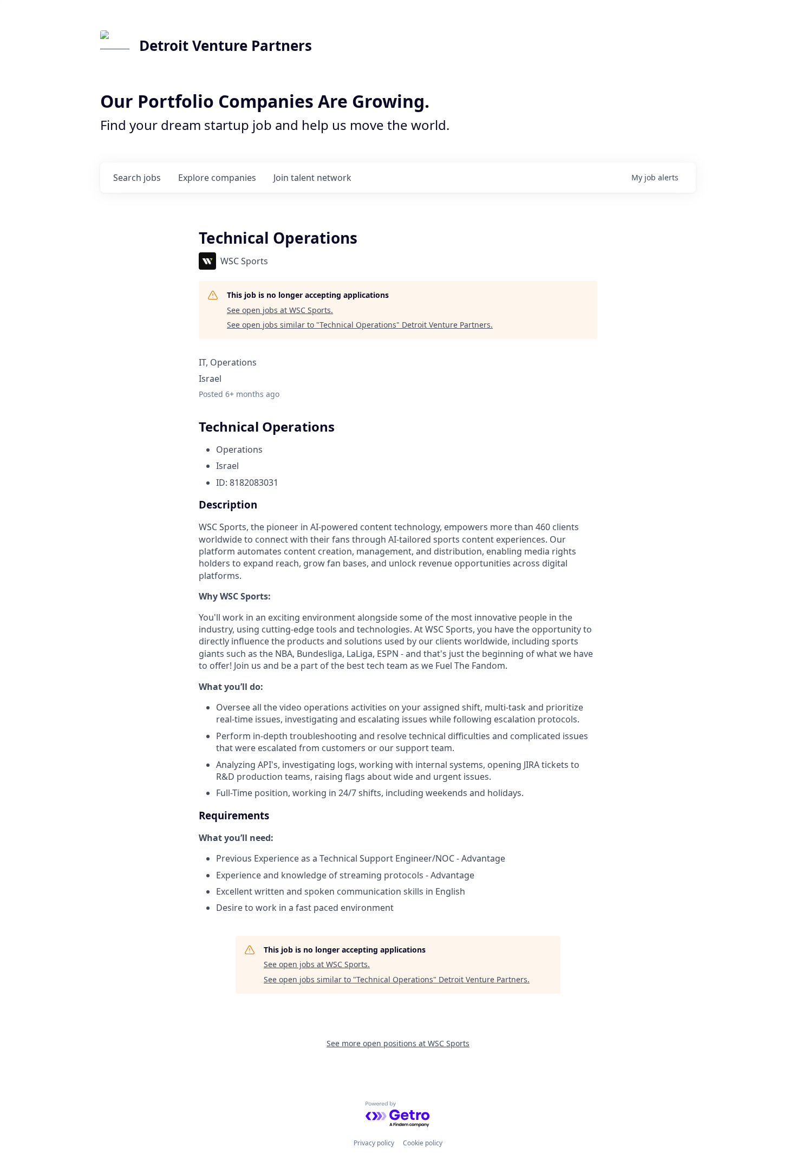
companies (217, 178)
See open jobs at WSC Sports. (280, 310)
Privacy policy (374, 1143)
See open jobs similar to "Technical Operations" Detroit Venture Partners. (360, 325)
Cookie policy (422, 1143)
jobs (137, 178)
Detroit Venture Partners (225, 45)
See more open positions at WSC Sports (398, 1043)
